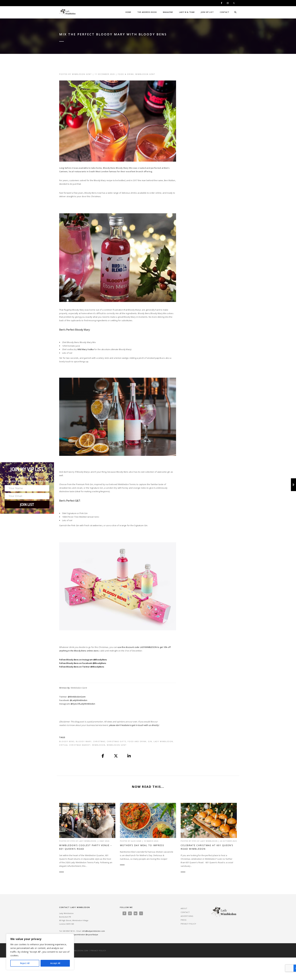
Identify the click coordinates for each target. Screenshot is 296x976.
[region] (40, 952)
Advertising (187, 916)
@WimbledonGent (77, 696)
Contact (224, 12)
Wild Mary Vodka (85, 349)
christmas (99, 741)
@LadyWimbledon (78, 700)
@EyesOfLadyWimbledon (83, 703)
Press (183, 920)
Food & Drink (126, 74)
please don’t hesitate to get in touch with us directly (133, 725)
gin (150, 741)
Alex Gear (136, 841)
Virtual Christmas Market (75, 745)
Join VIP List (207, 12)
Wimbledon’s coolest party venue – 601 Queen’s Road (85, 847)
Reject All (24, 963)
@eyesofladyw (92, 934)
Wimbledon (98, 745)
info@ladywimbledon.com (93, 931)
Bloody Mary (84, 741)
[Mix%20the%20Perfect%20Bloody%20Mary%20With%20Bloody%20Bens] (103, 756)
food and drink (137, 741)
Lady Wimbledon (163, 741)
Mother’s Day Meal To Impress (142, 845)
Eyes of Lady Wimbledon (83, 841)
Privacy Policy (188, 924)
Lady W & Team (187, 12)
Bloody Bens (66, 741)
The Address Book (147, 12)
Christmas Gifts (116, 741)
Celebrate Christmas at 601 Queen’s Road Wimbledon (207, 847)
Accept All (55, 963)
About (184, 908)
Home (128, 12)
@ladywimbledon (77, 934)
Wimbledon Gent (82, 74)
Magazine (168, 12)
